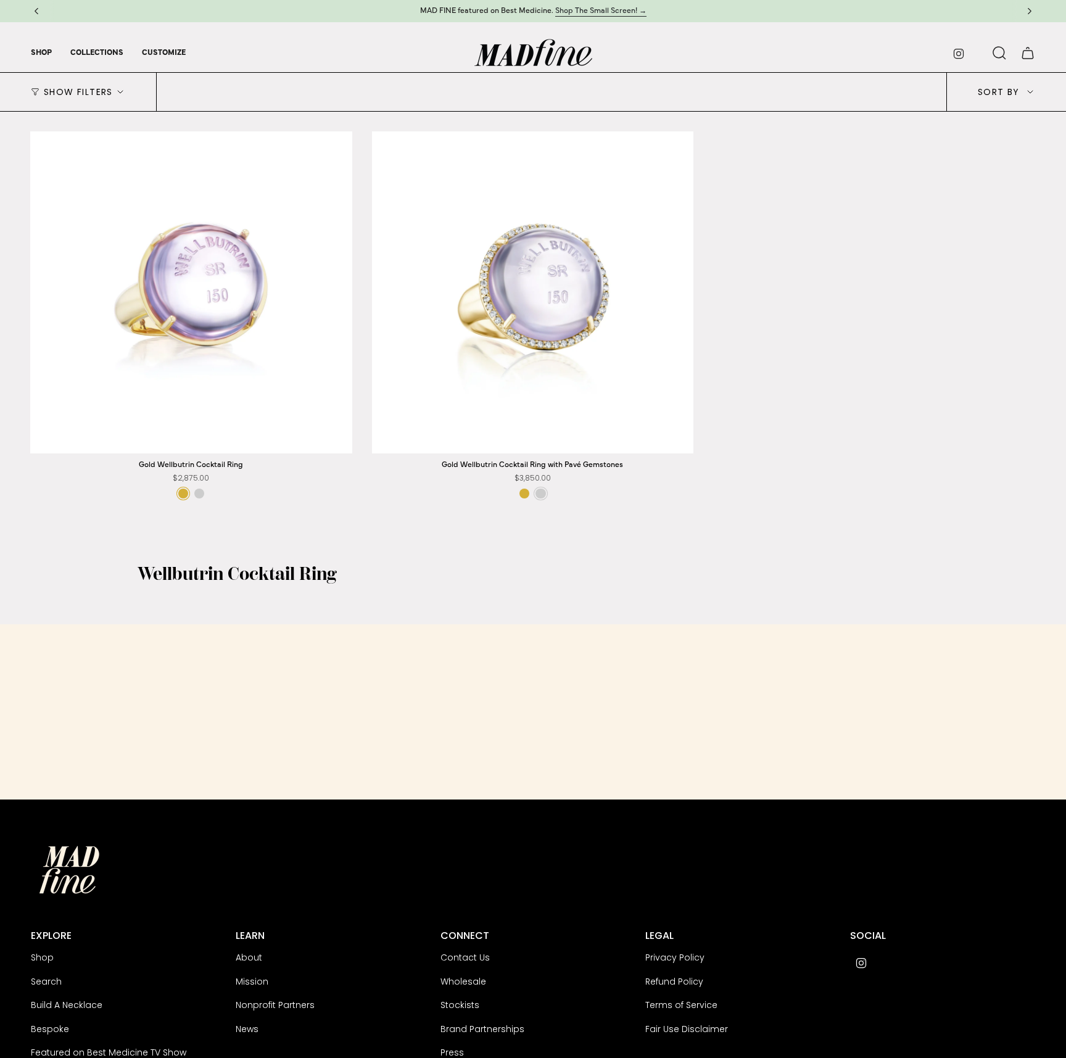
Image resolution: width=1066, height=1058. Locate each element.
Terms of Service (681, 1005)
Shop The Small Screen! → (601, 10)
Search (46, 981)
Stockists (459, 1005)
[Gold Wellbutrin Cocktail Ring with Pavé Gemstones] (533, 292)
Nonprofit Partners (275, 1005)
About (249, 957)
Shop (42, 957)
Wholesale (463, 981)
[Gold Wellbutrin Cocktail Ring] (191, 292)
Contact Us (465, 957)
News (247, 1029)
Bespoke (50, 1029)
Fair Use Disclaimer (686, 1029)
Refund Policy (674, 981)
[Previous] (36, 11)
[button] (41, 53)
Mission (252, 981)
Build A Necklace (66, 1005)
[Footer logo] (69, 870)
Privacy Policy (674, 957)
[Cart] (1028, 53)
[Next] (1029, 11)
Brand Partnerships (482, 1029)
